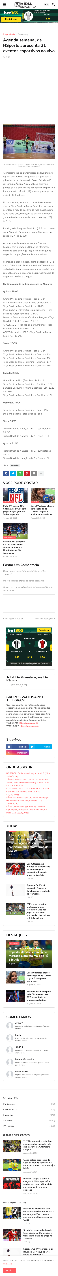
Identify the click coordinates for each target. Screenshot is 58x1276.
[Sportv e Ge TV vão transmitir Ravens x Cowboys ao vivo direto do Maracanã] (15, 890)
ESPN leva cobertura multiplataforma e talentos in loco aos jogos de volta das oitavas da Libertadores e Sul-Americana (38, 911)
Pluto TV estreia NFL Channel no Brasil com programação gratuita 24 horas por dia (14, 510)
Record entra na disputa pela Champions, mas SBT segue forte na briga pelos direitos (39, 996)
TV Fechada (29, 1125)
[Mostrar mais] (41, 473)
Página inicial (9, 34)
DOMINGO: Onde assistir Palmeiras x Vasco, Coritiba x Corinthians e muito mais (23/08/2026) (27, 791)
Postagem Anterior (14, 618)
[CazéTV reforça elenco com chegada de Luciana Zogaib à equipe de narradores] (15, 977)
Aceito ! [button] (9, 1270)
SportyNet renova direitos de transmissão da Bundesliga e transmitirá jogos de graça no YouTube (38, 870)
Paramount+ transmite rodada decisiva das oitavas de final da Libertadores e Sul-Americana (14, 547)
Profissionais (29, 1104)
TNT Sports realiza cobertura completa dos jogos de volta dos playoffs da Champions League (37, 1145)
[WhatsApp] (20, 473)
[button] (4, 4)
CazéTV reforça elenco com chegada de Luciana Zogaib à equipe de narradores (42, 510)
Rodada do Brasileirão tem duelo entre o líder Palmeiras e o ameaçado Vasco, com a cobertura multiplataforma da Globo (38, 1214)
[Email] (34, 473)
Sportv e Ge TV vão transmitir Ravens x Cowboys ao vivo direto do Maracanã (38, 889)
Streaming (23, 34)
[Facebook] (6, 473)
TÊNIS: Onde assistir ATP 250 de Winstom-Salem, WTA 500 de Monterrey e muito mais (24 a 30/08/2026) (27, 782)
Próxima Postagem (44, 618)
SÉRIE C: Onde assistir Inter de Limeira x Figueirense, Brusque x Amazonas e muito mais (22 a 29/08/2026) (26, 809)
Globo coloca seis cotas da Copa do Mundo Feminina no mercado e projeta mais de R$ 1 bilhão (39, 1164)
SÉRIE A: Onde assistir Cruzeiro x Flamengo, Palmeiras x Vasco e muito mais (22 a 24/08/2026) (27, 800)
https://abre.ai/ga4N (29, 726)
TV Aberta (29, 1120)
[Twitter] (13, 473)
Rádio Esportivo (29, 1109)
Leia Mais (7, 1263)
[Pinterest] (27, 473)
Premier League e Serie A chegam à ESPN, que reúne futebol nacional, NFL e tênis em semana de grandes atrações (37, 1184)
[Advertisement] (29, 92)
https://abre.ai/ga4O (28, 723)
